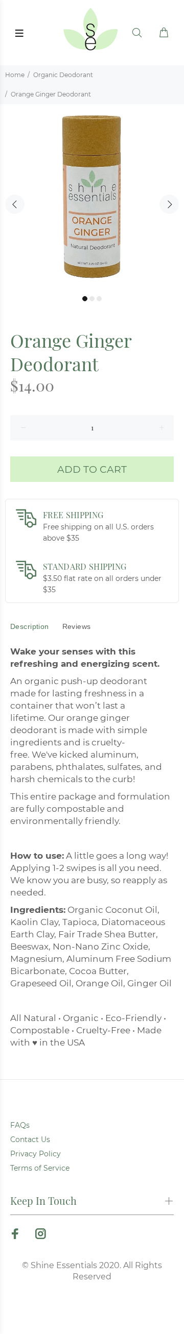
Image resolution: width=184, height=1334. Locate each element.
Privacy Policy (35, 1153)
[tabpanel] (92, 196)
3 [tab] (99, 298)
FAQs (20, 1125)
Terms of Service (40, 1168)
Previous (15, 204)
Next (169, 204)
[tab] (30, 626)
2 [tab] (92, 298)
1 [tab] (84, 298)
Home (15, 75)
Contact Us (30, 1139)
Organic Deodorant (63, 75)
